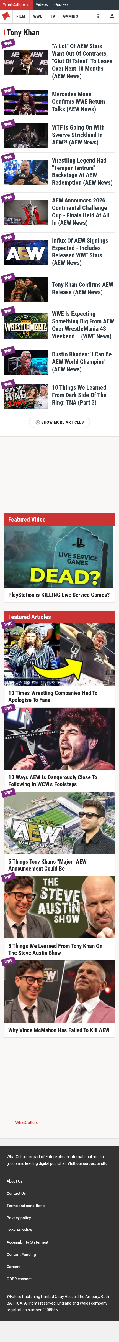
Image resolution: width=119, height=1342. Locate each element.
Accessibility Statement (27, 1242)
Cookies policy (19, 1230)
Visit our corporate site (88, 1163)
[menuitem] (16, 5)
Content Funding (21, 1254)
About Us (14, 1181)
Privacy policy (19, 1218)
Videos (42, 4)
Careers (13, 1266)
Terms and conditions (26, 1205)
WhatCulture (26, 1122)
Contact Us (16, 1193)
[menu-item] (20, 16)
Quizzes (61, 4)
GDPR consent (19, 1279)
